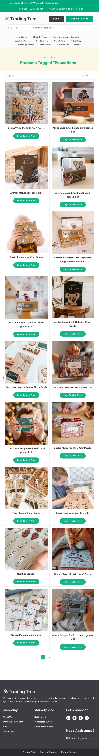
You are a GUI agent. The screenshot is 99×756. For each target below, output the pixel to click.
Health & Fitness (40, 37)
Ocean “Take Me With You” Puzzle (73, 574)
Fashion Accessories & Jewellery (67, 37)
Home (45, 57)
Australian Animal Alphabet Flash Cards (72, 324)
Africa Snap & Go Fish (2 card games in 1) (72, 130)
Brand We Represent (13, 722)
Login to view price (26, 136)
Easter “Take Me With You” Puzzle (72, 448)
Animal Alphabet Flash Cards (26, 193)
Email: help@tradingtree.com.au (68, 9)
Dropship (77, 45)
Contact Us (8, 732)
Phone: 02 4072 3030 (33, 9)
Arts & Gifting (59, 41)
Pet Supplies (45, 45)
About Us (7, 717)
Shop (52, 57)
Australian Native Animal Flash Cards (26, 387)
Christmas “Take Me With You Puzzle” (72, 387)
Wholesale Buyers (43, 722)
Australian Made (64, 45)
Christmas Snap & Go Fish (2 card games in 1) (26, 450)
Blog (5, 727)
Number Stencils (26, 574)
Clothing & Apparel (26, 45)
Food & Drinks (42, 41)
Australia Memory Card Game (26, 257)
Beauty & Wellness (22, 41)
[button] (56, 19)
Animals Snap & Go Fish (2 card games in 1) (72, 195)
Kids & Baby (76, 41)
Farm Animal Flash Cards (26, 513)
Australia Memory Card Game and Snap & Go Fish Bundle (73, 260)
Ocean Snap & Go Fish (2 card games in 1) (72, 637)
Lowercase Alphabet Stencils (72, 513)
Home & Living (21, 37)
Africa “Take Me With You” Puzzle (26, 128)
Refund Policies (69, 752)
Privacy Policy (29, 752)
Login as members (43, 727)
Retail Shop (40, 717)
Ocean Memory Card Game (26, 635)
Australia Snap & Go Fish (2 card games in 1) (26, 324)
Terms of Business (49, 752)
